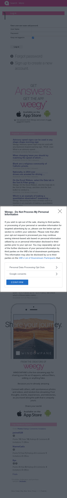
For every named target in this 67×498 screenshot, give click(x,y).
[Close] (61, 212)
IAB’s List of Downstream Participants (37, 258)
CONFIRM (17, 282)
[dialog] (33, 249)
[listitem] (33, 267)
